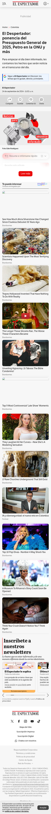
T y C (27, 699)
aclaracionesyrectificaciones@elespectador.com (30, 784)
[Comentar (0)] (31, 99)
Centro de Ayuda (25, 760)
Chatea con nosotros (27, 741)
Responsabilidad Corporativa (25, 750)
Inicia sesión (10, 685)
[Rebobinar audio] (37, 176)
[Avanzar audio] (41, 176)
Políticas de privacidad (25, 757)
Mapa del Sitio (26, 727)
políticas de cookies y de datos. (17, 811)
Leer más (25, 173)
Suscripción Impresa (25, 732)
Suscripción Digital (26, 736)
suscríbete (22, 685)
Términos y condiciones (25, 753)
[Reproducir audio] (6, 172)
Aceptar (43, 807)
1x (46, 176)
